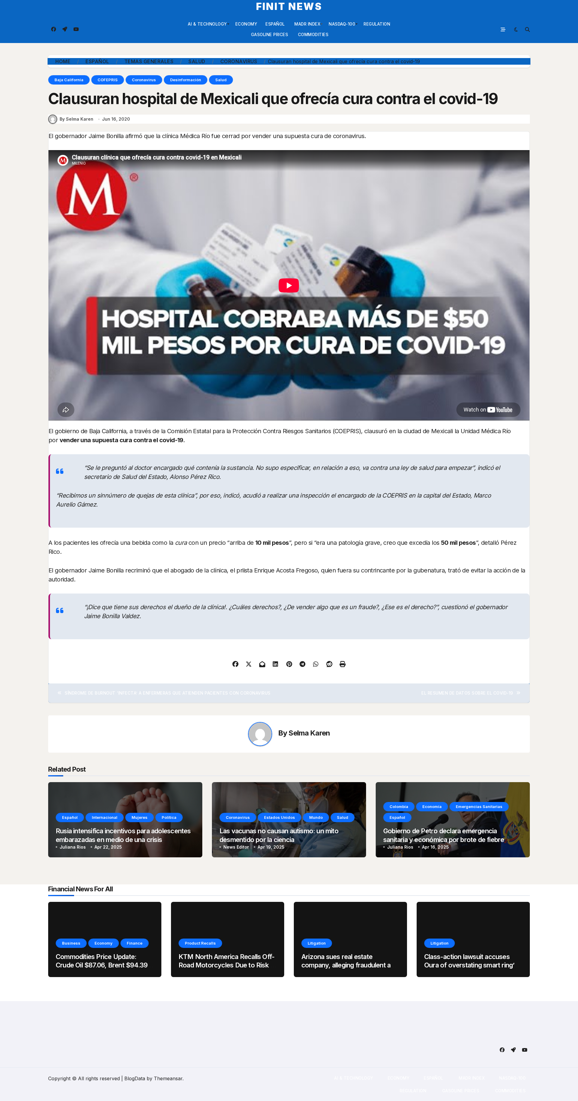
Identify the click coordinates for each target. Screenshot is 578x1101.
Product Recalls (200, 943)
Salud (221, 79)
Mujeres (140, 817)
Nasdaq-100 (342, 24)
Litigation (317, 943)
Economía (432, 806)
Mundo (316, 817)
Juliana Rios (73, 847)
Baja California (68, 79)
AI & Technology (207, 24)
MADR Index (307, 24)
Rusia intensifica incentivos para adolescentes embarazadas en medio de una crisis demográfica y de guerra (123, 839)
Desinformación (185, 79)
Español (275, 24)
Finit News (289, 6)
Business (71, 943)
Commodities (312, 34)
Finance (134, 943)
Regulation (377, 24)
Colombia (399, 806)
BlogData (134, 1078)
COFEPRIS (108, 79)
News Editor (236, 847)
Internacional (104, 817)
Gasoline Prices (269, 34)
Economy (246, 24)
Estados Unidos (279, 817)
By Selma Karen (76, 119)
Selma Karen (309, 733)
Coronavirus (144, 79)
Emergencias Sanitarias (479, 806)
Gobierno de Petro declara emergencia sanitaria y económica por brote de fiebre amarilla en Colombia (443, 839)
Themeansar (168, 1078)
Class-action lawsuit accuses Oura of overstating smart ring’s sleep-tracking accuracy (470, 965)
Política (169, 817)
